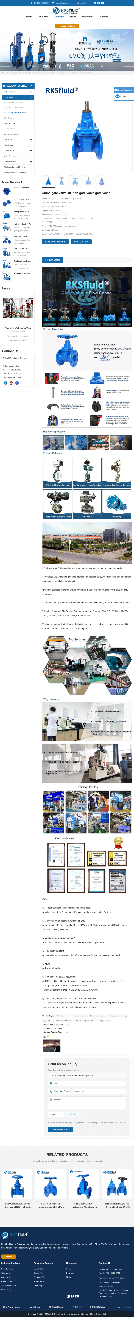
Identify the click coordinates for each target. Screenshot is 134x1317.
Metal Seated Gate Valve (15, 107)
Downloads (88, 17)
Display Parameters (55, 242)
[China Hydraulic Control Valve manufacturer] (7, 227)
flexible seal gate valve (84, 1021)
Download (70, 1273)
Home (29, 17)
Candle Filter (39, 1269)
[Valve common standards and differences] (19, 308)
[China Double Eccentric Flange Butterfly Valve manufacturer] (7, 202)
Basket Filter (39, 1273)
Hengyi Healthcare (123, 1307)
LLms (92, 1314)
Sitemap (84, 1314)
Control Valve (9, 129)
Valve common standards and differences (19, 328)
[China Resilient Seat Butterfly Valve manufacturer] (7, 276)
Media (68, 1277)
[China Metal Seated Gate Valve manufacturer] (7, 252)
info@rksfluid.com (106, 1286)
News (73, 17)
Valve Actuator (10, 156)
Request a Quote (67, 26)
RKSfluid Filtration (97, 1307)
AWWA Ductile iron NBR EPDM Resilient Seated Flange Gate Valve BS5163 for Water (117, 1206)
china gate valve (104, 1021)
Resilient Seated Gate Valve (41, 73)
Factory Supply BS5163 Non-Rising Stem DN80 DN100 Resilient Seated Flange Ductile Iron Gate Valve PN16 (84, 1206)
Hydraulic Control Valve (22, 224)
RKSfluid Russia (56, 1307)
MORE (8, 1256)
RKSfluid (76, 1307)
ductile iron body (63, 1016)
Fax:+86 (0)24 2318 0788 (109, 1273)
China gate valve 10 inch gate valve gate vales (76, 1076)
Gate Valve (24, 73)
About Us (43, 17)
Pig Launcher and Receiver (15, 167)
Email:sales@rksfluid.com (109, 1282)
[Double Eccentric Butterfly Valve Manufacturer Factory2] (67, 50)
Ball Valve (8, 140)
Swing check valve (21, 212)
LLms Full (102, 1314)
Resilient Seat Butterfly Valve (22, 273)
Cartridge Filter (40, 1277)
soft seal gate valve (63, 1021)
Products (59, 17)
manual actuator (80, 1016)
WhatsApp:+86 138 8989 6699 (111, 1278)
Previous (3, 315)
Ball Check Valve (20, 236)
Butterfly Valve (10, 92)
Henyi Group (34, 1307)
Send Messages (61, 1130)
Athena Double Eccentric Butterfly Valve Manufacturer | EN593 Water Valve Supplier (22, 188)
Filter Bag (38, 1286)
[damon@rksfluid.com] (44, 1036)
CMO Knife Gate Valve (14, 102)
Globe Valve (9, 151)
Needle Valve (9, 123)
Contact (104, 17)
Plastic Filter (39, 1281)
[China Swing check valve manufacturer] (7, 215)
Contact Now (81, 242)
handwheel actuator (97, 1016)
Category (14, 73)
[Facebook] (98, 3)
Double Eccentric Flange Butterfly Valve (22, 199)
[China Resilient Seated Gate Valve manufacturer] (7, 264)
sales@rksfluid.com (63, 3)
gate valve (48, 1021)
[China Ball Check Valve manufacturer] (7, 239)
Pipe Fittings (9, 145)
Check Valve (9, 118)
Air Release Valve (11, 134)
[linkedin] (95, 3)
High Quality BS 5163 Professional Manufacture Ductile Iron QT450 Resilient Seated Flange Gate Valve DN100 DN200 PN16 (50, 1206)
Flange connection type (118, 1016)
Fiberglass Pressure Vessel (15, 172)
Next (33, 315)
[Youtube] (102, 3)
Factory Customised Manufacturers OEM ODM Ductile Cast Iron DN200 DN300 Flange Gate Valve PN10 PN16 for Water (17, 1206)
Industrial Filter (10, 162)
